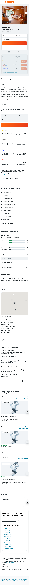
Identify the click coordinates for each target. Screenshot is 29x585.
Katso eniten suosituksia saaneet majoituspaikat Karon (22, 458)
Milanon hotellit (7, 542)
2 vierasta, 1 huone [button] (7, 39)
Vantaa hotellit (7, 538)
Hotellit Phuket (5, 580)
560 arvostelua (15, 29)
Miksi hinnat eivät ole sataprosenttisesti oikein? (13, 572)
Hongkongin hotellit (8, 534)
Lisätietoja (4, 174)
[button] (2, 2)
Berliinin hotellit (7, 528)
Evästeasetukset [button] (4, 180)
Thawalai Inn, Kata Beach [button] (7, 478)
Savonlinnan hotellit (8, 544)
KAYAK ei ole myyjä (6, 566)
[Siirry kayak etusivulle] (9, 2)
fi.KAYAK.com (3, 579)
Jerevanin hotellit (7, 530)
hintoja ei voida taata (10, 562)
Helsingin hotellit (7, 536)
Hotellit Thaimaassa (23, 579)
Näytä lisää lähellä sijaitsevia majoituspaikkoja (22, 397)
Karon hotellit (22, 580)
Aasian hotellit (14, 579)
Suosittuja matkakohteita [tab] (9, 520)
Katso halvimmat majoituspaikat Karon (23, 427)
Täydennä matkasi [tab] (21, 520)
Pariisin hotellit (7, 532)
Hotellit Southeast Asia (14, 580)
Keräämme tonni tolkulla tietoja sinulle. (11, 569)
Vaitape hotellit (7, 540)
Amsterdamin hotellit (8, 548)
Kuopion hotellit (7, 546)
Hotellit (8, 579)
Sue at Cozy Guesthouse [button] (7, 446)
